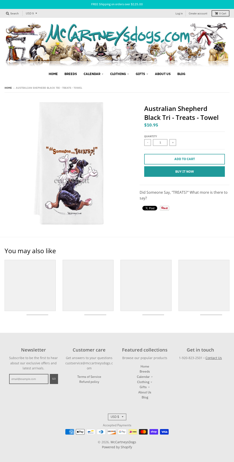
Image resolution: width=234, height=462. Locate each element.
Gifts (143, 387)
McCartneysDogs (123, 442)
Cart (222, 13)
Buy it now (184, 171)
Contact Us (213, 358)
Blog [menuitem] (181, 74)
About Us (144, 392)
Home (8, 87)
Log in (179, 13)
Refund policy (89, 382)
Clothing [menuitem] (118, 74)
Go (54, 378)
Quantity (150, 136)
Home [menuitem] (53, 74)
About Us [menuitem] (163, 74)
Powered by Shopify (117, 447)
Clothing (143, 382)
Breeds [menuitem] (70, 74)
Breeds (145, 371)
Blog (145, 397)
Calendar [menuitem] (92, 74)
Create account (198, 13)
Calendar (143, 377)
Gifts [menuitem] (140, 74)
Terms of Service (89, 377)
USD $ (30, 13)
